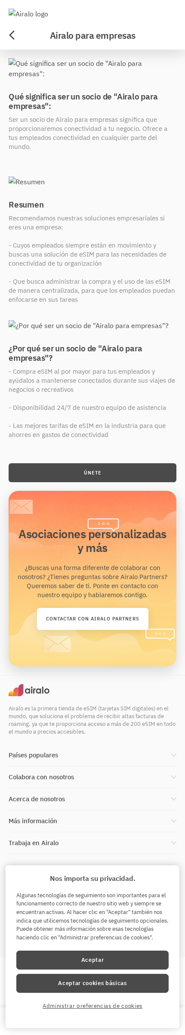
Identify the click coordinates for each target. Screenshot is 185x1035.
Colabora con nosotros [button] (41, 777)
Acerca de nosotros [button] (37, 799)
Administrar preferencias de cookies (92, 1006)
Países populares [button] (33, 755)
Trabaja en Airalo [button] (34, 843)
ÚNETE (93, 473)
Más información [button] (33, 821)
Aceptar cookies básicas (92, 983)
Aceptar (92, 960)
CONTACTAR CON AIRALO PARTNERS (92, 619)
